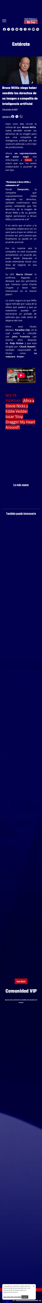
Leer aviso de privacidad (12, 1297)
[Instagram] (12, 29)
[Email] (33, 29)
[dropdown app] (29, 29)
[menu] (4, 21)
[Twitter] (8, 29)
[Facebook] (4, 29)
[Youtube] (16, 29)
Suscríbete (21, 982)
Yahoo (28, 159)
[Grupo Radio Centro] (25, 29)
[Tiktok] (21, 29)
